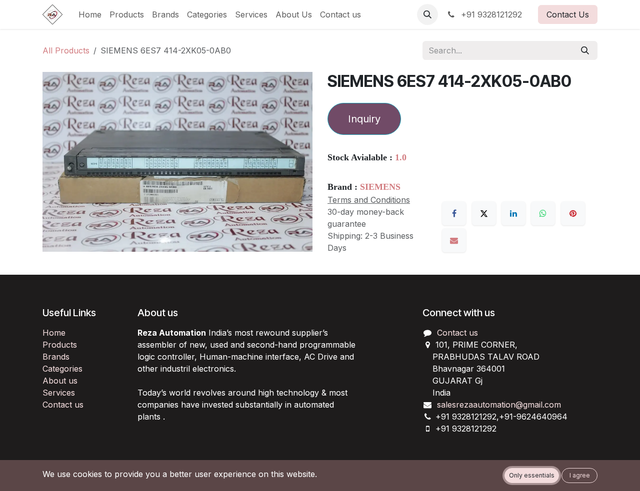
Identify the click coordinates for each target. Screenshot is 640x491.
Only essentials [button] (531, 475)
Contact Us (567, 14)
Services (58, 393)
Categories (62, 369)
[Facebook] (454, 213)
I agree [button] (580, 475)
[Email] (454, 240)
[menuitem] (90, 14)
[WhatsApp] (543, 213)
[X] (484, 213)
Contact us (63, 405)
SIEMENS (380, 187)
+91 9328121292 (490, 14)
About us (60, 381)
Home (54, 333)
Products (59, 345)
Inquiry (364, 119)
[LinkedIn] (514, 213)
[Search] (585, 50)
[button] (427, 14)
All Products (66, 50)
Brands (56, 357)
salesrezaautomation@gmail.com (499, 405)
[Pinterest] (573, 213)
